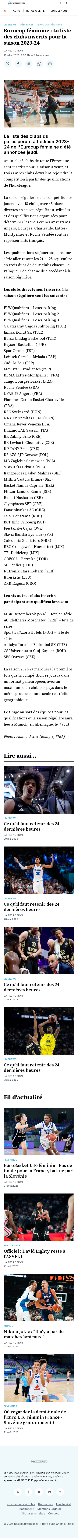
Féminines (27, 24)
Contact (53, 1513)
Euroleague (59, 10)
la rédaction (13, 50)
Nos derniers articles (21, 1504)
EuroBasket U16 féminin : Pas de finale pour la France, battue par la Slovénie (38, 1171)
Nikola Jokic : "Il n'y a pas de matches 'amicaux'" (34, 1334)
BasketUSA (27, 1508)
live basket (63, 1504)
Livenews (10, 24)
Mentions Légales (49, 1508)
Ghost (59, 1523)
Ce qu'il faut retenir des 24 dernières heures (31, 826)
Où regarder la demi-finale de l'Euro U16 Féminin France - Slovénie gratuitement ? (35, 1417)
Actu (16, 10)
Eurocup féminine (49, 24)
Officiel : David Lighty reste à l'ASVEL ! (34, 1254)
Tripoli (70, 1523)
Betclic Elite (35, 10)
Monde (8, 1325)
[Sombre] (61, 3)
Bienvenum (45, 1504)
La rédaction (13, 834)
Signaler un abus (33, 1513)
